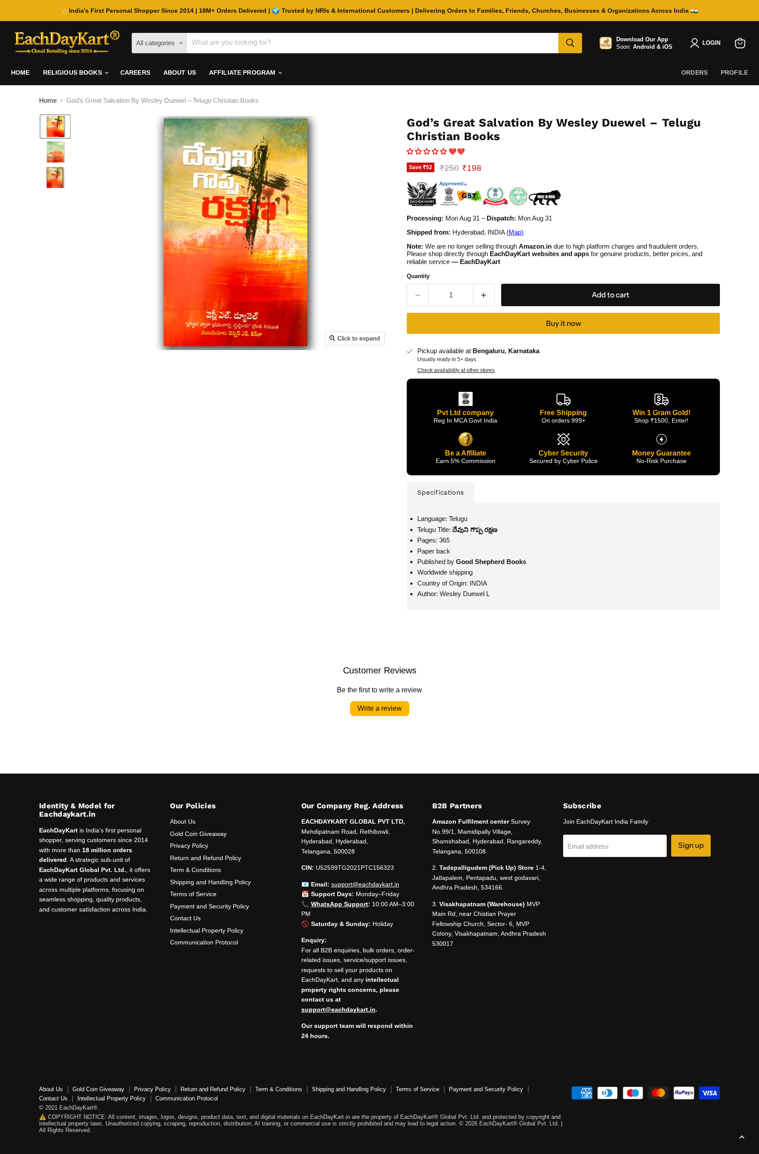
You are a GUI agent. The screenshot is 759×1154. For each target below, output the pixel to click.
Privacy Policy (189, 845)
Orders (694, 72)
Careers (135, 72)
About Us (179, 72)
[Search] (570, 43)
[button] (55, 126)
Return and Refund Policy (205, 857)
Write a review (380, 708)
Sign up (691, 845)
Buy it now (563, 323)
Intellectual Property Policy (206, 930)
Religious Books (73, 72)
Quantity (418, 276)
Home (20, 72)
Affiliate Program (243, 72)
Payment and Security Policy (209, 906)
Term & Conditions (195, 869)
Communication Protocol (204, 942)
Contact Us (185, 918)
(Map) (515, 232)
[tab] (440, 492)
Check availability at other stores (456, 370)
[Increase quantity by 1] (484, 295)
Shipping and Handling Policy (210, 882)
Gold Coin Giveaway (198, 833)
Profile (734, 72)
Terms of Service (193, 893)
